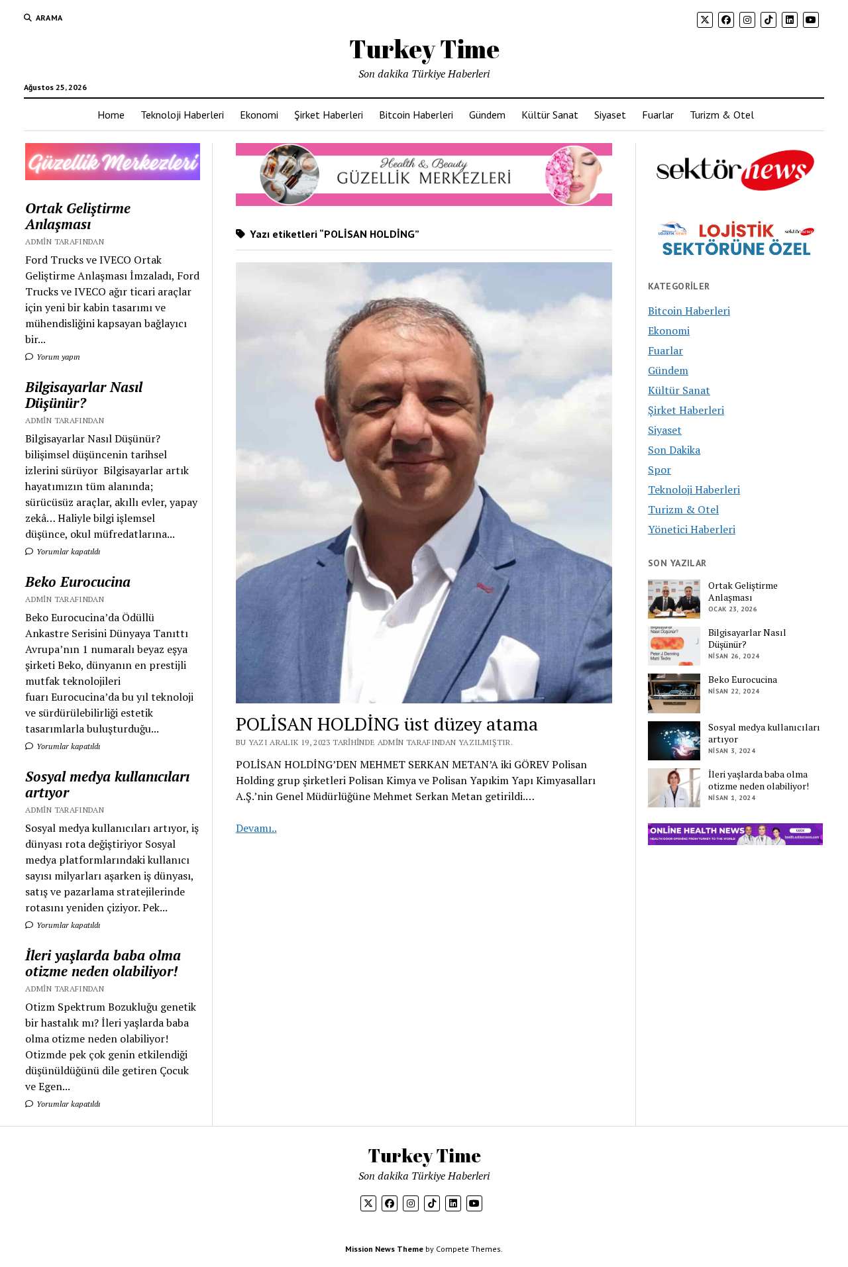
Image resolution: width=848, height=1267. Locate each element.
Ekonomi (259, 114)
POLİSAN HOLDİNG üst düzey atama (387, 723)
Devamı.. (256, 828)
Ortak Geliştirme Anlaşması (78, 216)
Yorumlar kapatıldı (67, 551)
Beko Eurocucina (78, 581)
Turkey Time (424, 49)
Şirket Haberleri (328, 114)
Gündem (487, 114)
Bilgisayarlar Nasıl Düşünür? (83, 395)
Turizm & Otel (722, 114)
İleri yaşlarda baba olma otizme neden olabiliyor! (103, 963)
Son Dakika (674, 449)
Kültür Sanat (549, 114)
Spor (659, 469)
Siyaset (610, 114)
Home (111, 114)
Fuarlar (658, 114)
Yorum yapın (57, 357)
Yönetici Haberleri (691, 529)
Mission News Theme (384, 1249)
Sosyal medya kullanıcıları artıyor (107, 784)
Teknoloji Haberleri (182, 114)
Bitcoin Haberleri (416, 114)
